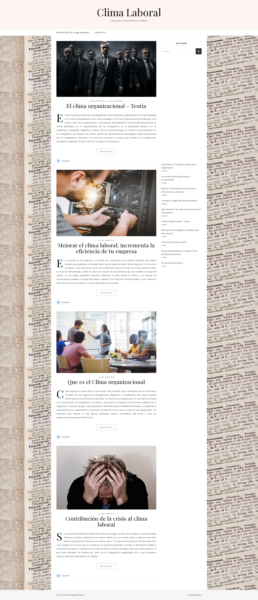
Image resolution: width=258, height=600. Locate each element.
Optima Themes (78, 595)
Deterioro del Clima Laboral (174, 242)
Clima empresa (97, 101)
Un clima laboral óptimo (172, 263)
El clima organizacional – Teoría (106, 105)
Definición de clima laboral (72, 32)
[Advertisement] (181, 112)
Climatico (66, 161)
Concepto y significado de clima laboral (179, 200)
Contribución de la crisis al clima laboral (106, 521)
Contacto (100, 32)
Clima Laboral (129, 12)
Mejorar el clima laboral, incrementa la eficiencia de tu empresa (106, 248)
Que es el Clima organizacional (106, 381)
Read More (106, 151)
